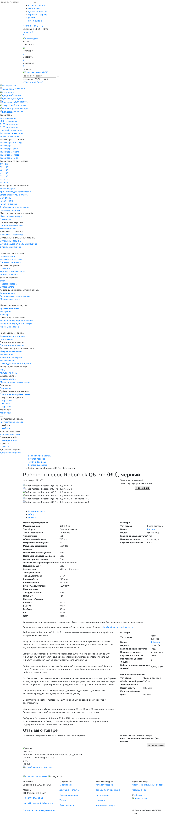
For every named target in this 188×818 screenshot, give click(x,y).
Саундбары (5, 198)
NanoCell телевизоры (11, 130)
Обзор (31, 514)
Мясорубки (5, 311)
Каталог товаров (36, 5)
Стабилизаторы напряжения (14, 207)
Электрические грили (11, 357)
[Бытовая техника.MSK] (35, 776)
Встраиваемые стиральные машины (18, 244)
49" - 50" (4, 173)
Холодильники (7, 293)
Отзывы (32, 517)
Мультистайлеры (8, 373)
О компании (34, 8)
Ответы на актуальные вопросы (148, 784)
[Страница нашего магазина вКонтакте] (138, 795)
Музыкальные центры (11, 216)
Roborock (152, 529)
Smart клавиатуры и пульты (14, 194)
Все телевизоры (8, 118)
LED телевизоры (8, 121)
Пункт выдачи (35, 20)
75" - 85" (4, 182)
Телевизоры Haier (9, 158)
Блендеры (5, 314)
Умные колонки (8, 228)
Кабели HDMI (6, 201)
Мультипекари (7, 360)
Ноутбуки (5, 428)
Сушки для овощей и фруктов (15, 363)
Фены (2, 369)
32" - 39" (4, 167)
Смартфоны (6, 400)
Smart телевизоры (9, 136)
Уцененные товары (105, 805)
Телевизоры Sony (9, 148)
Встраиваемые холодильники (15, 296)
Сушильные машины (10, 247)
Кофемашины (6, 339)
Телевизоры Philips (9, 155)
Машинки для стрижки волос (15, 382)
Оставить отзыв (156, 745)
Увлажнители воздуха (11, 259)
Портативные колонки (11, 225)
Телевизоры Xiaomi (9, 151)
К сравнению (142, 488)
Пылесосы (5, 268)
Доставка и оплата (37, 11)
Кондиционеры (7, 256)
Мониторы (5, 412)
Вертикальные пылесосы (12, 271)
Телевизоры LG (7, 145)
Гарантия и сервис (37, 14)
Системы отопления (10, 262)
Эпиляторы (5, 388)
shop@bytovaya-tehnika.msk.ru (117, 627)
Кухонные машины (9, 308)
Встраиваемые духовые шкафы (16, 323)
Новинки (100, 800)
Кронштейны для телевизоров (15, 191)
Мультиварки (6, 354)
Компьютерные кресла (11, 422)
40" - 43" (4, 170)
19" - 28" (4, 164)
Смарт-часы (6, 406)
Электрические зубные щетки (15, 394)
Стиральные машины (10, 240)
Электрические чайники (12, 336)
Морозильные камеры (11, 299)
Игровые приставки (10, 434)
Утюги (3, 280)
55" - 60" (4, 176)
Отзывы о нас (139, 790)
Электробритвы (8, 379)
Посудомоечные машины (12, 345)
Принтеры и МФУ (8, 440)
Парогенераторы (8, 283)
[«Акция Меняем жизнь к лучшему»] (37, 767)
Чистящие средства (10, 210)
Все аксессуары (8, 188)
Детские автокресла (10, 452)
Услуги (31, 17)
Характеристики (36, 511)
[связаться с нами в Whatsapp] (24, 47)
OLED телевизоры (9, 127)
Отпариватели (7, 287)
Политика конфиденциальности (39, 810)
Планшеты (5, 403)
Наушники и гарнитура (11, 234)
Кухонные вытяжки (9, 326)
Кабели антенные (8, 204)
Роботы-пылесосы (9, 274)
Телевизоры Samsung (11, 142)
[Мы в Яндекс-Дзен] (30, 38)
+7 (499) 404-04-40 (33, 26)
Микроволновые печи (11, 351)
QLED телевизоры (9, 124)
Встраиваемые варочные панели (16, 320)
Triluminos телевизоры (11, 133)
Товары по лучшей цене (108, 790)
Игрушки (4, 446)
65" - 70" (4, 179)
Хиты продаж (102, 795)
